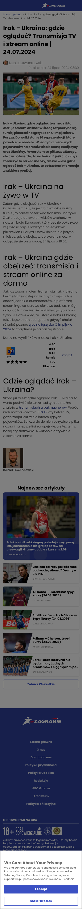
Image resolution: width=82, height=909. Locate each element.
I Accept (41, 889)
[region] (41, 880)
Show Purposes (41, 901)
